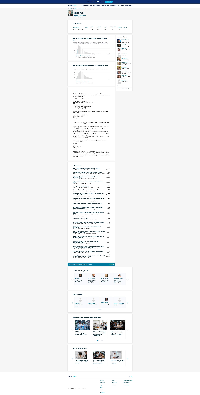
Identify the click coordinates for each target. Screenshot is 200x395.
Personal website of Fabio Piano (124, 88)
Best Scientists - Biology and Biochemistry (76, 8)
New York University (80, 15)
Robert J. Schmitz (104, 302)
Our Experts (102, 392)
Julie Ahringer (124, 67)
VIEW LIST (109, 1)
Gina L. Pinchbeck (91, 303)
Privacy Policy (126, 385)
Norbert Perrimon (104, 278)
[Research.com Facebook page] (129, 377)
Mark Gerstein (124, 53)
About (101, 389)
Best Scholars (121, 5)
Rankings (102, 380)
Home (68, 8)
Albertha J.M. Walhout (118, 278)
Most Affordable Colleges (86, 5)
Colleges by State (113, 5)
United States (78, 17)
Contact (113, 380)
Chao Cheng (123, 80)
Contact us (112, 264)
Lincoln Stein (124, 48)
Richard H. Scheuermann (119, 303)
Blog (101, 385)
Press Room (114, 382)
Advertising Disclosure (128, 380)
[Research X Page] (131, 377)
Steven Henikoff (124, 62)
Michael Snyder (124, 58)
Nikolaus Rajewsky (125, 39)
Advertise (114, 385)
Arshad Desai (124, 75)
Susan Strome (124, 71)
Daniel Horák (77, 303)
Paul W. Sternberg (91, 278)
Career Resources (105, 5)
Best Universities (128, 5)
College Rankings (96, 5)
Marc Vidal (123, 44)
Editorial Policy (126, 382)
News (101, 387)
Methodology (102, 382)
